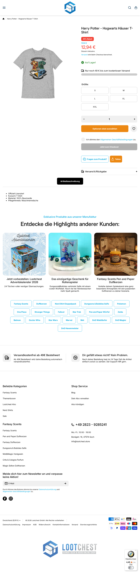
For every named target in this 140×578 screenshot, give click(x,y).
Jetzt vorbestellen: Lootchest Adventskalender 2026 (24, 280)
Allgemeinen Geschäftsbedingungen (116, 139)
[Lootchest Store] (70, 7)
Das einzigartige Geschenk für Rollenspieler (70, 280)
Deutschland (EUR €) (11, 520)
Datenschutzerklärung (47, 489)
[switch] (131, 567)
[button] (136, 7)
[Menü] (135, 551)
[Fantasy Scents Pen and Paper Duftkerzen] (115, 254)
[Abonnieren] (65, 483)
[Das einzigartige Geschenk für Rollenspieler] (70, 254)
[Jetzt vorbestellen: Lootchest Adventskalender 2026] (24, 254)
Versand (84, 55)
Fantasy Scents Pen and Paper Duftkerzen (115, 280)
